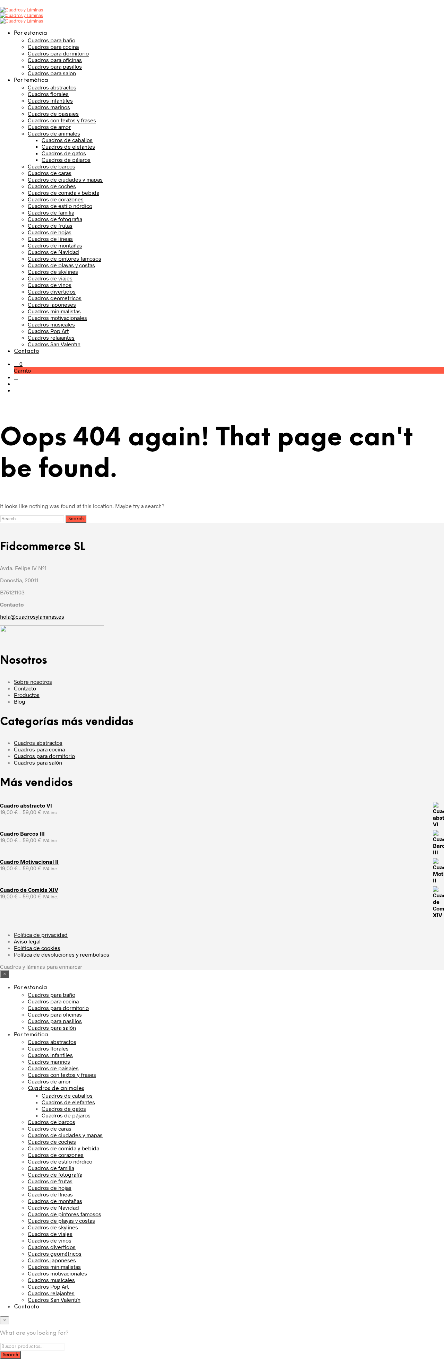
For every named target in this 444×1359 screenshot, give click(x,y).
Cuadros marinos (49, 107)
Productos (27, 694)
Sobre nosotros (33, 681)
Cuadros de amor (49, 126)
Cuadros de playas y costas (61, 265)
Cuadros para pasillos (55, 66)
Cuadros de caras (49, 172)
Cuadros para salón (52, 73)
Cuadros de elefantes (68, 146)
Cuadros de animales (54, 133)
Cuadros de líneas (50, 238)
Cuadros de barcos (51, 166)
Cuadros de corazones (56, 199)
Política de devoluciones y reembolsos (61, 954)
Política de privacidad (41, 934)
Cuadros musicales (51, 324)
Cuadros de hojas (49, 232)
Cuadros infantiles (50, 100)
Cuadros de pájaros (66, 159)
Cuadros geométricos (55, 298)
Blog (19, 701)
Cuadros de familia (51, 212)
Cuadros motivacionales (57, 317)
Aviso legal (27, 941)
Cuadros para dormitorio (58, 53)
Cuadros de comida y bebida (63, 192)
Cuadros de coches (52, 186)
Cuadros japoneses (52, 304)
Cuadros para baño (51, 40)
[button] (18, 363)
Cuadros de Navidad (53, 252)
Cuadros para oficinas (55, 59)
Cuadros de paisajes (53, 113)
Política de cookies (37, 947)
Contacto (26, 351)
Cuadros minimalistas (54, 311)
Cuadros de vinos (49, 284)
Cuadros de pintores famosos (64, 258)
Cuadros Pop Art (48, 331)
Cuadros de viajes (50, 278)
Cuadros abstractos (52, 87)
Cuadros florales (48, 93)
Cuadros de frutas (50, 225)
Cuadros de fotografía (55, 219)
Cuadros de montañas (55, 245)
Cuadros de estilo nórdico (60, 205)
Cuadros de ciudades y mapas (65, 179)
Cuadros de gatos (64, 153)
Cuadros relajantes (51, 337)
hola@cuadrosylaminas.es (32, 616)
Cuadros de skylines (53, 271)
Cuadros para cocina (53, 46)
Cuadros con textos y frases (62, 120)
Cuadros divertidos (52, 291)
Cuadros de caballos (67, 140)
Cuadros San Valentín (54, 344)
